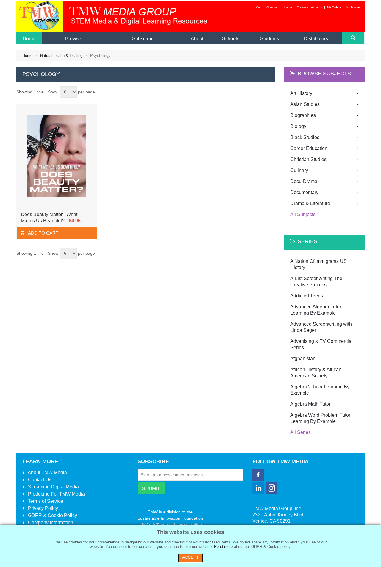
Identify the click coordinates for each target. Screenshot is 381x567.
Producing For (56, 493)
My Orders (334, 7)
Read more (223, 546)
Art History (301, 93)
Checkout (272, 7)
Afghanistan (303, 358)
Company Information (50, 522)
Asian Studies (305, 104)
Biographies (303, 115)
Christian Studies (308, 159)
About (47, 472)
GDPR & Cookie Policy (52, 515)
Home (27, 55)
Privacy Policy (42, 508)
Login (288, 7)
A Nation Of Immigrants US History (318, 264)
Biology (298, 126)
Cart (259, 7)
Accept (190, 557)
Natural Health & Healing (61, 55)
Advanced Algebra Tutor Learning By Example (315, 309)
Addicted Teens (306, 295)
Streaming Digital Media (53, 486)
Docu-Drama (303, 181)
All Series (300, 432)
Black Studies (304, 137)
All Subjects (303, 214)
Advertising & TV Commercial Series (321, 344)
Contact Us (39, 479)
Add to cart (43, 232)
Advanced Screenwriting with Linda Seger (321, 327)
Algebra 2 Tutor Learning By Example (319, 390)
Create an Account (309, 7)
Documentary (304, 192)
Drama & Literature (310, 203)
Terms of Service (45, 501)
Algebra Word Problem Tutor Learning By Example (320, 418)
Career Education (308, 148)
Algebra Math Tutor (310, 404)
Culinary (299, 170)
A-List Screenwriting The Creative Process (316, 281)
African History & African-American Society (316, 372)
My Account (354, 7)
